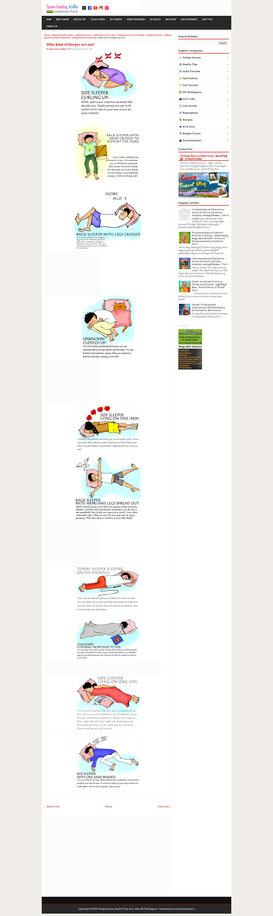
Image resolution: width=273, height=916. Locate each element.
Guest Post (207, 19)
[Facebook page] (89, 7)
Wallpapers (170, 19)
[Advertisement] (171, 7)
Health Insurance (189, 19)
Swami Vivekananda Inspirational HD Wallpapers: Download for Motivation (208, 307)
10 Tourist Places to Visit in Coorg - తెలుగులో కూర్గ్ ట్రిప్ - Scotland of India (203, 157)
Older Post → (165, 806)
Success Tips (79, 19)
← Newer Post (52, 806)
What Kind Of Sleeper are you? (70, 44)
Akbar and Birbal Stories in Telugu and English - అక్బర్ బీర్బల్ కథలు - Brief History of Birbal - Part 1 (209, 286)
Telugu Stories (98, 19)
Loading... (183, 325)
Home (48, 19)
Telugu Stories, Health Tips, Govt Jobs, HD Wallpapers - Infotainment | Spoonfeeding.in (146, 908)
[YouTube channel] (95, 7)
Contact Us (51, 26)
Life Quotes (155, 19)
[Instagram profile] (101, 7)
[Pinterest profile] (106, 7)
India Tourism (62, 19)
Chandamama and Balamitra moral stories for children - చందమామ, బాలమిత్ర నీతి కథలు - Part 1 (210, 261)
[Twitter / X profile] (84, 7)
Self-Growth (116, 19)
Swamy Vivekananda (136, 19)
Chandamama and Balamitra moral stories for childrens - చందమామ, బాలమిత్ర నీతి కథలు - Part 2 (210, 212)
